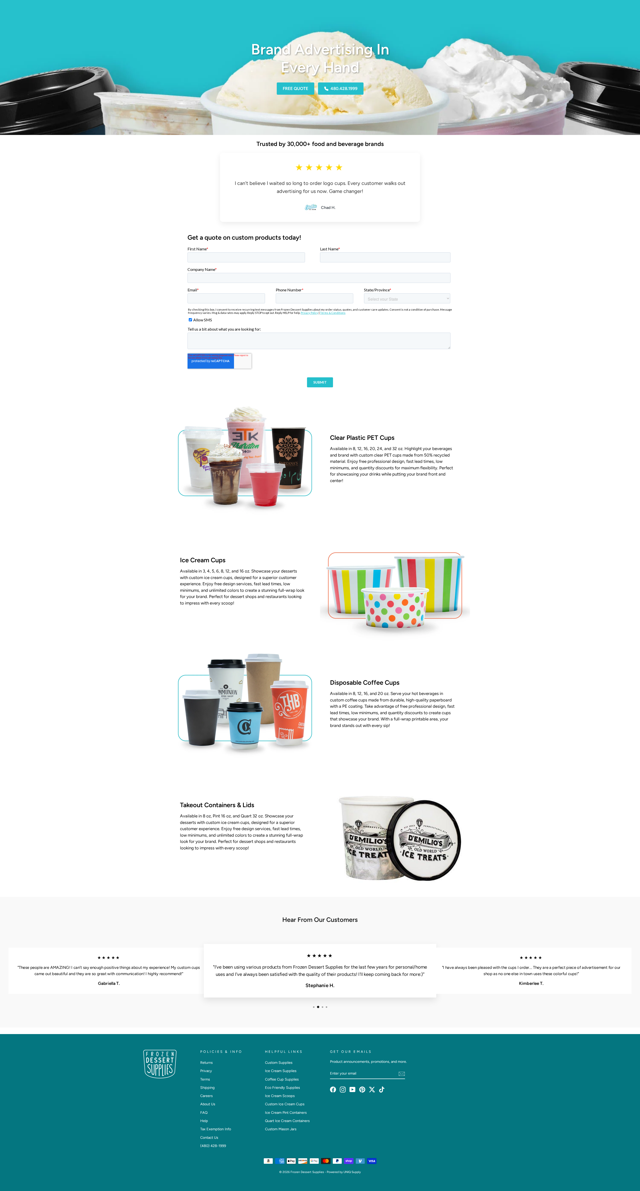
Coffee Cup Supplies (282, 1079)
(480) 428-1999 (213, 1146)
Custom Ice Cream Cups (284, 1104)
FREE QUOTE (295, 88)
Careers (206, 1096)
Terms (205, 1079)
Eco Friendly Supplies (282, 1087)
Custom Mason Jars (280, 1129)
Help (204, 1121)
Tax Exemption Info (215, 1129)
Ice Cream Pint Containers (286, 1112)
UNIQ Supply (352, 1172)
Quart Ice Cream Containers (287, 1121)
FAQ (204, 1112)
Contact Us (209, 1137)
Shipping (207, 1087)
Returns (206, 1062)
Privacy (206, 1071)
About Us (207, 1104)
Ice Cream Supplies (280, 1071)
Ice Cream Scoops (280, 1096)
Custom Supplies (278, 1062)
